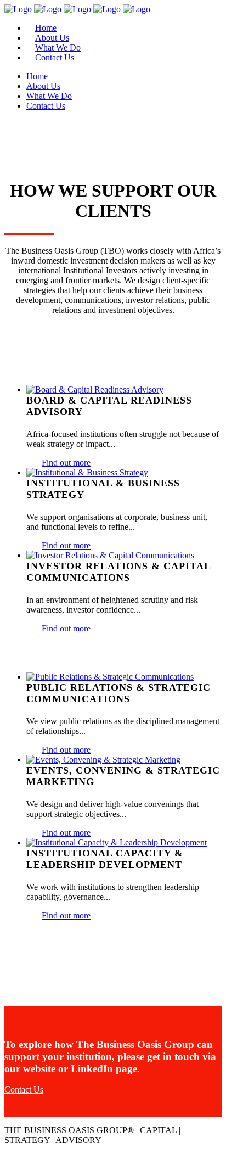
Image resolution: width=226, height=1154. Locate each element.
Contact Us (23, 1089)
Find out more (66, 462)
